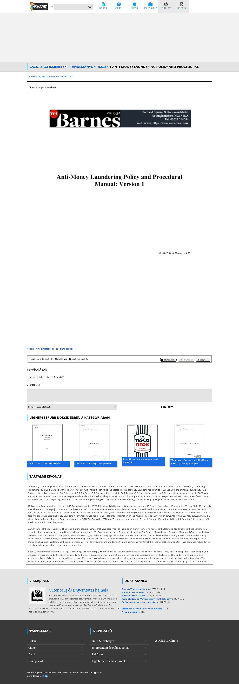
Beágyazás (204, 359)
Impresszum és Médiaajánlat (110, 647)
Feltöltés (165, 8)
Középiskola (150, 8)
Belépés (181, 8)
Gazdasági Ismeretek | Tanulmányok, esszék (69, 66)
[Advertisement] (119, 37)
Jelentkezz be (169, 359)
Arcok (134, 8)
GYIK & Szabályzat (104, 641)
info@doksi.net (34, 675)
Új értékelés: (33, 384)
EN (51, 6)
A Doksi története (166, 640)
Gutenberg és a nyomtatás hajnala (78, 590)
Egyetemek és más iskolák (109, 661)
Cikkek (118, 8)
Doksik (103, 8)
